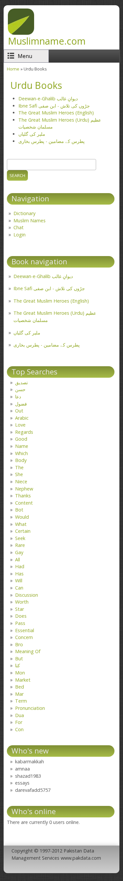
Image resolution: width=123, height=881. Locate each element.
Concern (24, 637)
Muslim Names (29, 220)
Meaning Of (27, 651)
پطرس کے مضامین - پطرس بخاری (51, 141)
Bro (19, 644)
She (19, 474)
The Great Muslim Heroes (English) (56, 113)
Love (20, 425)
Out (19, 411)
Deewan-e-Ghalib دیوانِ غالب (48, 98)
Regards (24, 432)
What (21, 524)
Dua (19, 715)
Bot (19, 510)
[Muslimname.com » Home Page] (21, 32)
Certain (23, 531)
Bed (19, 687)
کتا (17, 665)
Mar (19, 694)
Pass (20, 623)
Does (21, 616)
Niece (21, 481)
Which (21, 453)
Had (19, 566)
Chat (18, 227)
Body (21, 460)
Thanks (23, 495)
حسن (20, 389)
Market (23, 680)
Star (19, 609)
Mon (20, 673)
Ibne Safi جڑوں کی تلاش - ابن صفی (54, 106)
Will (18, 580)
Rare (20, 545)
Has (19, 574)
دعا (18, 396)
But (19, 658)
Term (21, 701)
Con (19, 729)
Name (21, 446)
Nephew (24, 489)
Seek (20, 538)
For (18, 722)
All (17, 559)
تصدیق (21, 382)
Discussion (26, 595)
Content (24, 503)
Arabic (22, 418)
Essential (24, 630)
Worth (22, 602)
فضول (21, 404)
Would (22, 517)
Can (19, 588)
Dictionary (24, 213)
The (19, 467)
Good (21, 439)
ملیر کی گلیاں (31, 134)
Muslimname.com (47, 40)
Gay (19, 552)
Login (19, 234)
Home (13, 69)
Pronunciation (30, 708)
